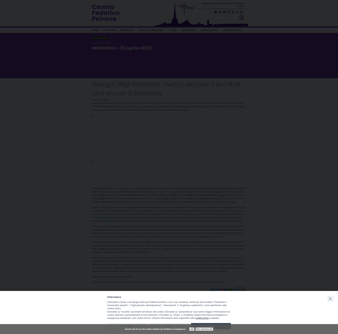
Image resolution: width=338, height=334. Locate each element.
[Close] (330, 299)
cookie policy (202, 318)
